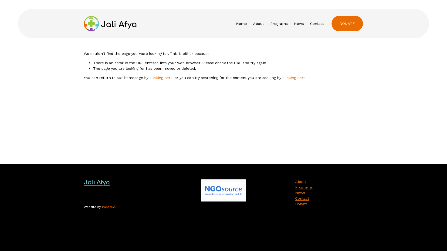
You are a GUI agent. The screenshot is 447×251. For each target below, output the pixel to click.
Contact (317, 23)
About (258, 23)
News (299, 23)
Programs (279, 23)
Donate (347, 23)
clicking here (161, 78)
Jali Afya (97, 182)
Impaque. (109, 207)
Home (241, 23)
